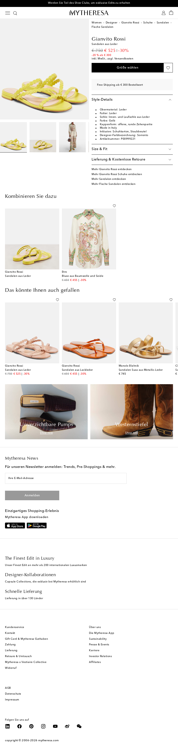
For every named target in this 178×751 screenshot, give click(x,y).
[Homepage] (89, 12)
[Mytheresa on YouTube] (55, 726)
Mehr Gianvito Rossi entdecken (112, 169)
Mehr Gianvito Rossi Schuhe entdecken (117, 174)
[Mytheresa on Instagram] (43, 726)
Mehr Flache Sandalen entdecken (113, 184)
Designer (111, 22)
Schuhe (148, 22)
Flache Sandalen (103, 27)
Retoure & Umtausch (18, 656)
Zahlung (10, 644)
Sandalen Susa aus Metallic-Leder (141, 370)
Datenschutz (13, 694)
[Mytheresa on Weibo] (67, 726)
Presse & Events (99, 644)
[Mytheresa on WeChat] (79, 726)
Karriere (94, 650)
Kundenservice (14, 627)
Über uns (95, 627)
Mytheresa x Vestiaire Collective (25, 662)
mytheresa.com (48, 740)
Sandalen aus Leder (18, 276)
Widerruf (10, 668)
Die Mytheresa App (101, 633)
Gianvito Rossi (130, 22)
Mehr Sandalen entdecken (109, 179)
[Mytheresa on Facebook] (19, 726)
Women (97, 22)
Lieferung (11, 650)
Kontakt (10, 633)
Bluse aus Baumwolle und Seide (83, 276)
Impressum (12, 700)
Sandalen (163, 22)
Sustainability (98, 639)
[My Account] (163, 13)
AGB (8, 688)
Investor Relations (100, 656)
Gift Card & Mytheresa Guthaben (26, 639)
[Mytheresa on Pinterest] (31, 726)
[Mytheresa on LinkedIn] (7, 726)
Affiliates (95, 662)
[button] (127, 67)
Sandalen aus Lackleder (77, 370)
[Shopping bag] (171, 13)
